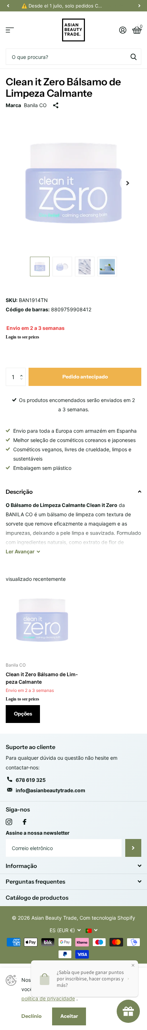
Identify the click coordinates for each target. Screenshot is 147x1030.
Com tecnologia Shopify (107, 918)
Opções (23, 713)
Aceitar (69, 1016)
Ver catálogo (10, 30)
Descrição (19, 491)
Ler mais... (116, 6)
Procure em (133, 57)
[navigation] (8, 5)
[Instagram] (9, 822)
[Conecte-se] (122, 30)
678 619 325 (31, 780)
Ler (20, 551)
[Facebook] (24, 822)
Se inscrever (133, 848)
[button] (23, 370)
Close (73, 865)
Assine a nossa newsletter (38, 833)
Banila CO (35, 105)
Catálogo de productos (37, 897)
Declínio (31, 1016)
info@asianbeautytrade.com (50, 790)
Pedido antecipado (85, 376)
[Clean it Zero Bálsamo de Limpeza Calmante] (42, 620)
